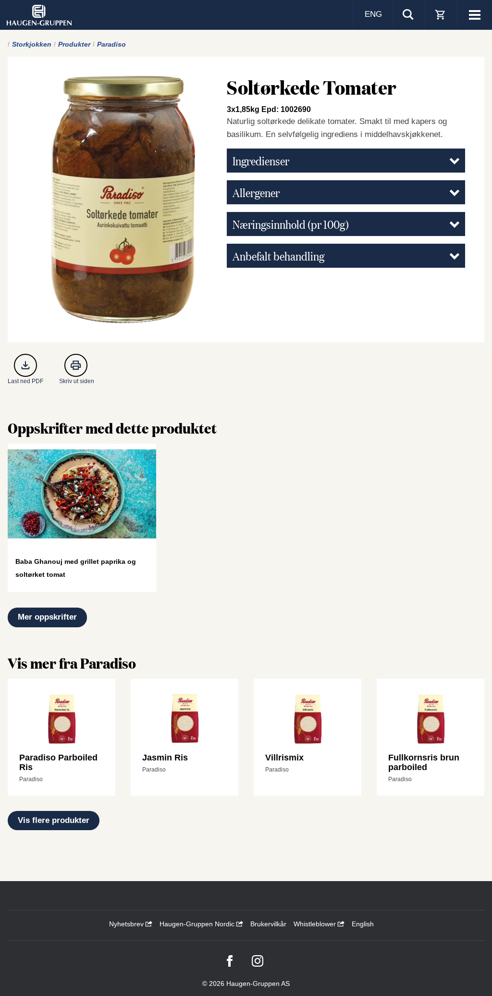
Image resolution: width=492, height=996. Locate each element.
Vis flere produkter (53, 820)
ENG (373, 14)
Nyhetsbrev (127, 924)
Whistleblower (316, 924)
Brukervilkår (268, 924)
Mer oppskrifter (47, 617)
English (363, 924)
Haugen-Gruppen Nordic (198, 924)
